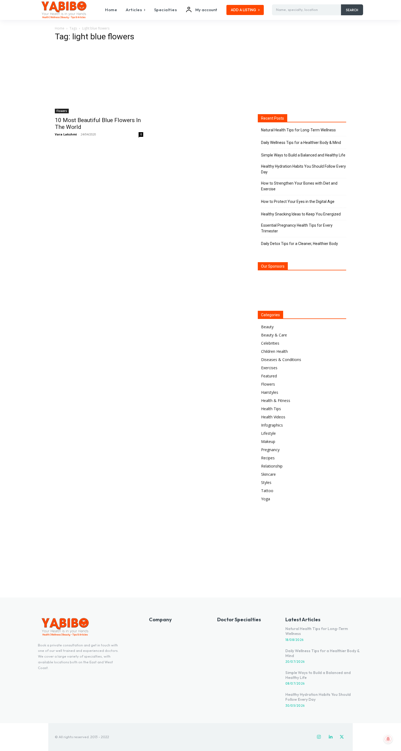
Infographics (272, 425)
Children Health (274, 351)
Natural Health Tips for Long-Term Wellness (298, 130)
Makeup (268, 441)
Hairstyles (269, 392)
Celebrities (270, 343)
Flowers (61, 111)
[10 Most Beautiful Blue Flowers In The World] (99, 80)
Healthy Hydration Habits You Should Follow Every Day (303, 169)
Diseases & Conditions (281, 359)
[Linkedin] (330, 737)
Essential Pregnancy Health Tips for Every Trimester (297, 228)
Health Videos (273, 416)
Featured (269, 376)
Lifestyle (268, 433)
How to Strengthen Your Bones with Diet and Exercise (299, 186)
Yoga (265, 498)
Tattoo (267, 490)
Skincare (268, 474)
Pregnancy (270, 449)
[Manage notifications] (388, 739)
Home (59, 28)
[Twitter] (341, 737)
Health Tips (271, 408)
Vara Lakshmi (66, 134)
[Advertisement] (302, 68)
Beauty (267, 326)
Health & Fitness (275, 400)
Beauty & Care (274, 335)
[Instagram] (319, 737)
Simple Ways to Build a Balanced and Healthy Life (303, 155)
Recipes (268, 457)
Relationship (272, 466)
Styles (266, 482)
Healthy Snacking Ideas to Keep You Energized (301, 214)
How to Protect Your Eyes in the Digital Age (297, 201)
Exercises (269, 367)
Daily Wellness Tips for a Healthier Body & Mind (301, 142)
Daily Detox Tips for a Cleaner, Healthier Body (299, 243)
